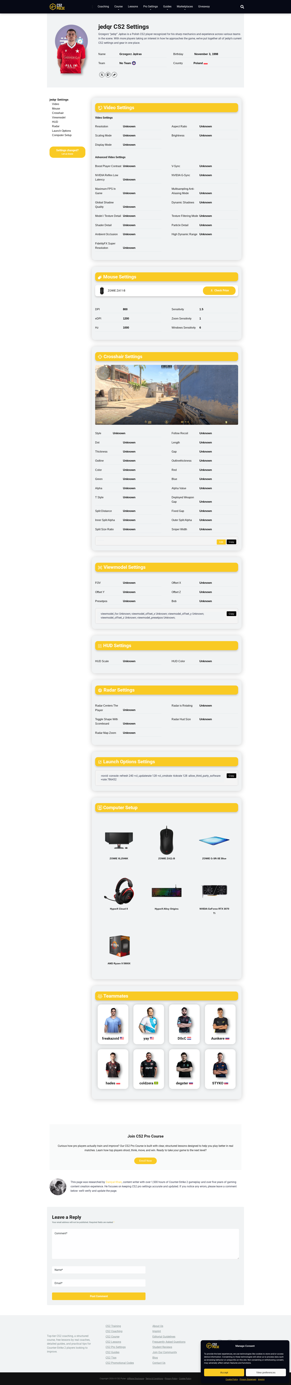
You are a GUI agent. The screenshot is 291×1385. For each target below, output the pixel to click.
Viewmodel (59, 117)
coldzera (146, 1083)
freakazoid (111, 1038)
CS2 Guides (112, 1352)
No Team (125, 63)
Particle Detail (180, 225)
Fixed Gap (178, 511)
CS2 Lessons (113, 1341)
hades (111, 1083)
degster (182, 1083)
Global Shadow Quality (104, 204)
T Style (99, 497)
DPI (97, 309)
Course (118, 6)
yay (146, 1038)
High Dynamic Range (184, 234)
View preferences (266, 1372)
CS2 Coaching (114, 1331)
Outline (99, 460)
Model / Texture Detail (108, 215)
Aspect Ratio (179, 126)
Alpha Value (179, 488)
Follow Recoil (180, 433)
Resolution (101, 126)
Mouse (56, 108)
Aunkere (218, 1038)
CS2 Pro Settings (116, 1347)
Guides (167, 6)
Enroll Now (145, 1160)
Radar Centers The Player (106, 707)
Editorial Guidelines (163, 1336)
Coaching (103, 6)
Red (174, 470)
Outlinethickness (181, 460)
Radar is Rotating (182, 705)
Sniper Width (179, 529)
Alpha (98, 488)
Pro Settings (150, 6)
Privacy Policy (171, 1378)
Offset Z (176, 592)
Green (99, 479)
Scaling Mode (103, 135)
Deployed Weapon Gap (183, 499)
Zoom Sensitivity (181, 318)
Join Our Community (164, 1352)
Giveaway (204, 6)
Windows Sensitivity (184, 327)
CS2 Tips (111, 1357)
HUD (55, 121)
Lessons (133, 6)
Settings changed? (67, 152)
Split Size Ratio (104, 529)
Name (102, 54)
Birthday (178, 54)
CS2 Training (113, 1326)
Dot (97, 442)
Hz (97, 327)
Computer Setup (62, 135)
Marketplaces (185, 6)
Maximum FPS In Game (105, 191)
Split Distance (103, 511)
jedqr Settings (59, 99)
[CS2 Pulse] (57, 5)
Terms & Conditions (154, 1378)
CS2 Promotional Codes (120, 1362)
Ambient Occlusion (106, 234)
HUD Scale (102, 661)
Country (178, 63)
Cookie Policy (232, 1379)
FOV (98, 582)
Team (101, 63)
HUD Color (178, 661)
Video (55, 104)
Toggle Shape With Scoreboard (106, 721)
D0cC (182, 1038)
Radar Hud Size (181, 719)
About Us (157, 1326)
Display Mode (103, 144)
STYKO (218, 1083)
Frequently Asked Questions (168, 1341)
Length (176, 442)
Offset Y (100, 592)
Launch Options (61, 130)
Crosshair (58, 113)
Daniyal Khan (114, 1182)
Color (98, 470)
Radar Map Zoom (105, 732)
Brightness (178, 135)
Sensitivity (178, 309)
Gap (174, 451)
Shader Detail (103, 225)
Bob (174, 601)
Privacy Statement (248, 1379)
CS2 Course (112, 1336)
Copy (231, 542)
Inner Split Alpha (105, 520)
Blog (155, 1357)
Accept (224, 1372)
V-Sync (176, 166)
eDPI (98, 318)
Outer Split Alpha (182, 520)
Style (98, 433)
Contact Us (158, 1362)
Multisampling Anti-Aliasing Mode (183, 191)
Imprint (261, 1379)
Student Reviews (162, 1347)
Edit (221, 542)
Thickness (101, 451)
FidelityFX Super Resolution (105, 245)
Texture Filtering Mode (185, 215)
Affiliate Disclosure (135, 1378)
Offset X (176, 582)
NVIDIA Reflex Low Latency (106, 177)
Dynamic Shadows (183, 202)
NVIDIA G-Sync (181, 175)
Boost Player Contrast (108, 166)
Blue (174, 479)
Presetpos (101, 601)
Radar (55, 126)
